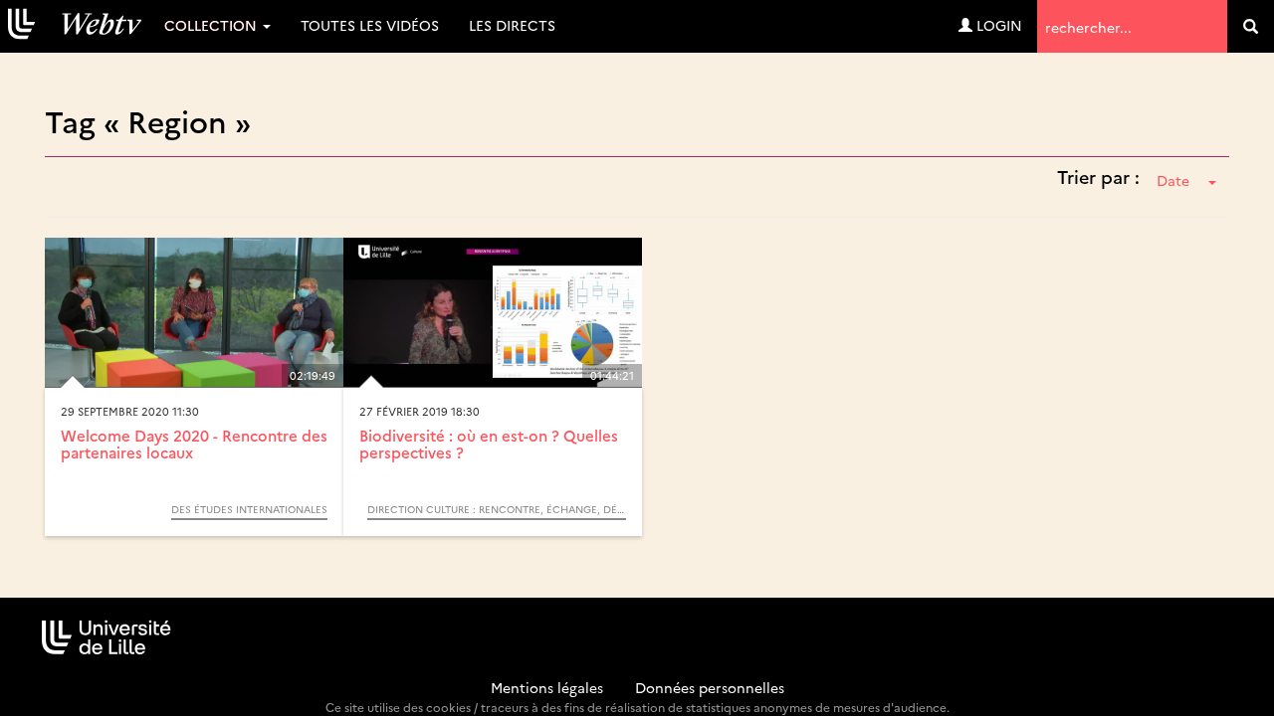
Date (1173, 180)
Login (997, 25)
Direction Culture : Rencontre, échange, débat (496, 509)
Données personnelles (709, 687)
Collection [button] (212, 25)
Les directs (512, 25)
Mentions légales (547, 687)
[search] (1250, 26)
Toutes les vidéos (370, 25)
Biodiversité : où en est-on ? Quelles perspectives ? (488, 443)
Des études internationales (249, 509)
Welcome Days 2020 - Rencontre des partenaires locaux (194, 443)
